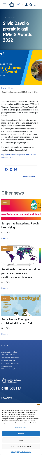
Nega (21, 440)
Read (3, 238)
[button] (38, 406)
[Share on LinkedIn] (11, 169)
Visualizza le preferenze (21, 447)
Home (3, 88)
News (11, 88)
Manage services (20, 427)
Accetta (21, 434)
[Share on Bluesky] (15, 169)
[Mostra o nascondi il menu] (4, 4)
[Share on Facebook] (6, 169)
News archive (29, 176)
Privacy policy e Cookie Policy (21, 452)
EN (35, 5)
